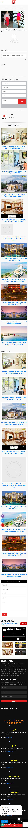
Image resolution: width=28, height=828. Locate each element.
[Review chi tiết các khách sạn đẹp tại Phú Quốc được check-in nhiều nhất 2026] (14, 270)
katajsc (11, 114)
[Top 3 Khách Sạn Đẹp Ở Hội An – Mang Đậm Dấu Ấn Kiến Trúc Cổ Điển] (14, 292)
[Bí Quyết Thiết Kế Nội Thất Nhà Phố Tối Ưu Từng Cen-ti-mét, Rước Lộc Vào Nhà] (12, 208)
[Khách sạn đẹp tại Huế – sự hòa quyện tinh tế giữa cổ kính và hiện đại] (14, 313)
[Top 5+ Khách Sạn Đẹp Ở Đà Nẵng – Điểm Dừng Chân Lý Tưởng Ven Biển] (14, 333)
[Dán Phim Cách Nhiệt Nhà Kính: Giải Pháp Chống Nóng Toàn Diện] (14, 159)
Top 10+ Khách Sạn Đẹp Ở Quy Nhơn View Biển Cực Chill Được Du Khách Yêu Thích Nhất (14, 238)
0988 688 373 (10, 737)
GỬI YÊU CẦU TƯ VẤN (14, 825)
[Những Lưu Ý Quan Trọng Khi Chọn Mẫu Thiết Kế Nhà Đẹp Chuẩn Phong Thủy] (14, 184)
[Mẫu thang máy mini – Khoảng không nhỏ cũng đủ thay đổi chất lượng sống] (14, 136)
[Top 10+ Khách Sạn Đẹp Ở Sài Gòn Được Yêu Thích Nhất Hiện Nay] (14, 249)
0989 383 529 (10, 783)
